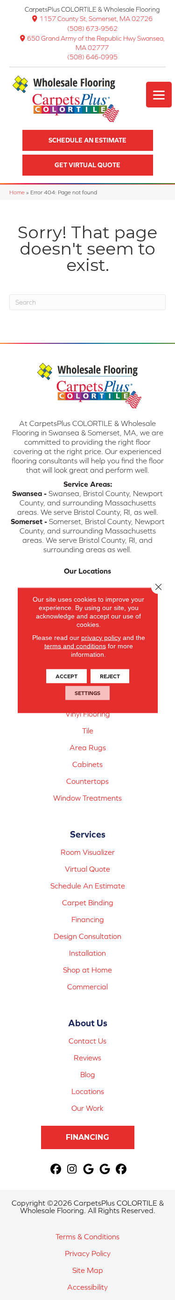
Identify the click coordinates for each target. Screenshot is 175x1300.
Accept (66, 676)
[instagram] (72, 1169)
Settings (87, 692)
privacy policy (101, 637)
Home (17, 192)
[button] (87, 140)
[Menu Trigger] (159, 94)
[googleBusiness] (88, 1169)
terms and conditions (75, 645)
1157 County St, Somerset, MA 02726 (96, 18)
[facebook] (56, 1169)
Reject (110, 676)
